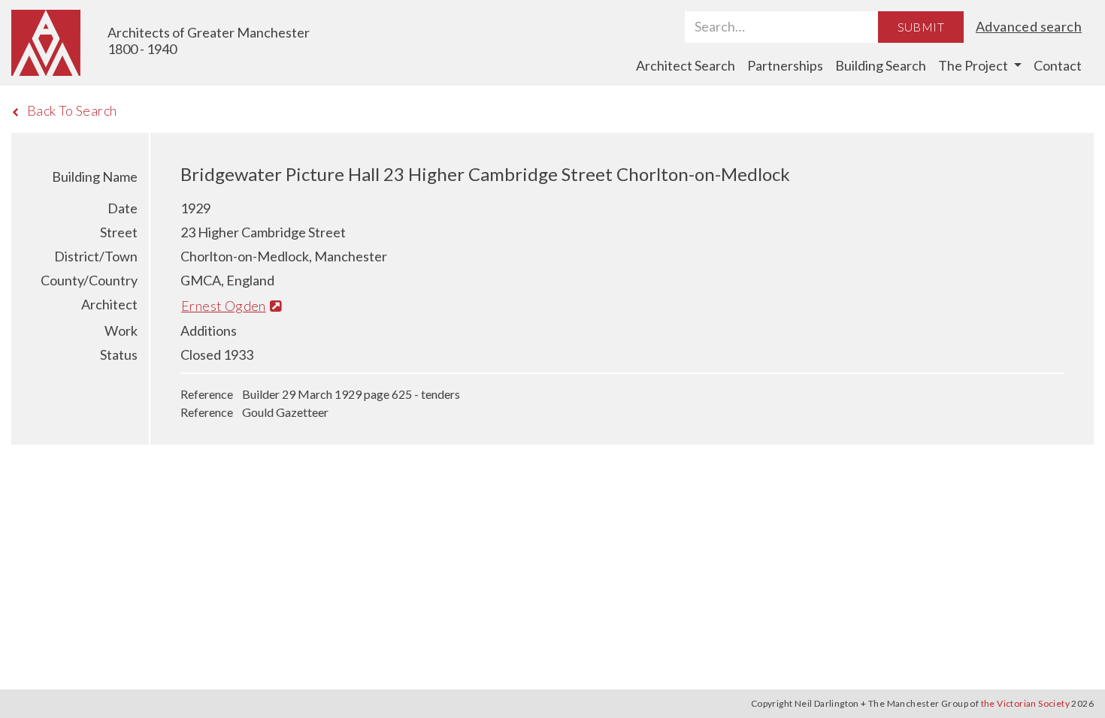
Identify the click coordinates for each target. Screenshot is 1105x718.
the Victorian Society (1025, 703)
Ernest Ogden (223, 305)
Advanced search (1029, 26)
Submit (921, 27)
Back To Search (72, 110)
